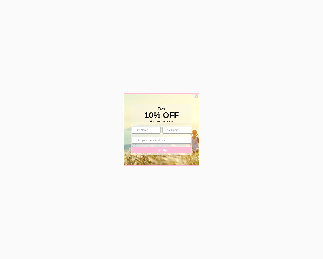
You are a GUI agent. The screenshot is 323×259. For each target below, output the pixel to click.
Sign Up (161, 150)
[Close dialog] (196, 96)
